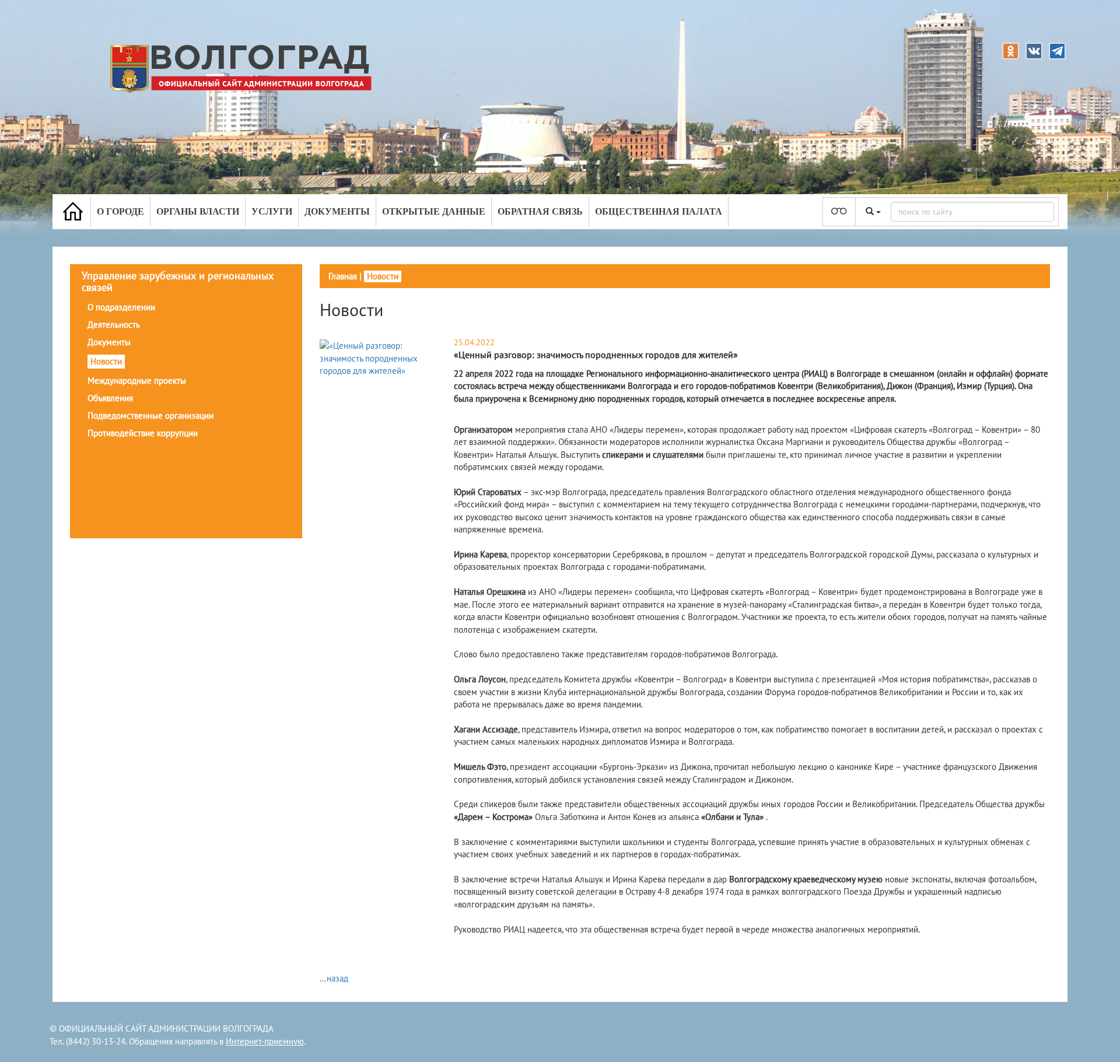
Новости (106, 361)
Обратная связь (540, 211)
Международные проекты (137, 380)
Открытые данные (433, 211)
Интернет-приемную (265, 1041)
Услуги (271, 211)
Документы (337, 211)
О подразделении (121, 307)
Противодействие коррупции (143, 433)
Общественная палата (658, 211)
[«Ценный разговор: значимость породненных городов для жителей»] (378, 358)
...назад (334, 978)
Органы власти (197, 211)
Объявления (110, 398)
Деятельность (114, 324)
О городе (120, 211)
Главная (342, 276)
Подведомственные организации (151, 415)
